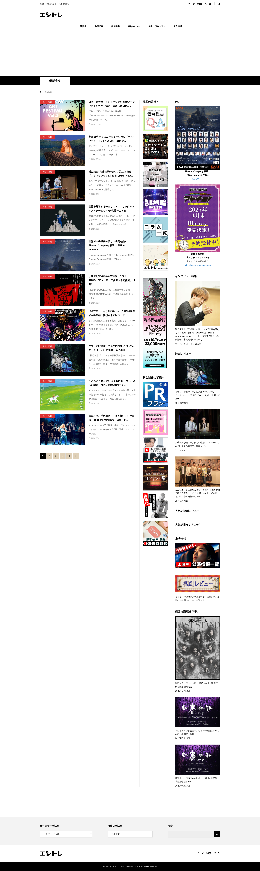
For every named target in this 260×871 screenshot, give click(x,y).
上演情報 (82, 26)
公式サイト (197, 178)
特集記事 (115, 26)
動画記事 (99, 26)
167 (69, 456)
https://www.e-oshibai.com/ (197, 265)
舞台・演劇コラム (157, 26)
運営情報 (177, 26)
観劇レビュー (134, 26)
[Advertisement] (130, 53)
